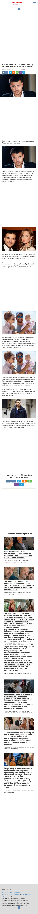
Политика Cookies (26, 894)
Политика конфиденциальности (11, 892)
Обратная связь (6, 896)
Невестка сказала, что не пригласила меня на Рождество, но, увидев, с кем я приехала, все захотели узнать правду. (18, 554)
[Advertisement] (19, 38)
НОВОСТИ (22, 69)
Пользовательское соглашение (11, 894)
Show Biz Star (16, 3)
